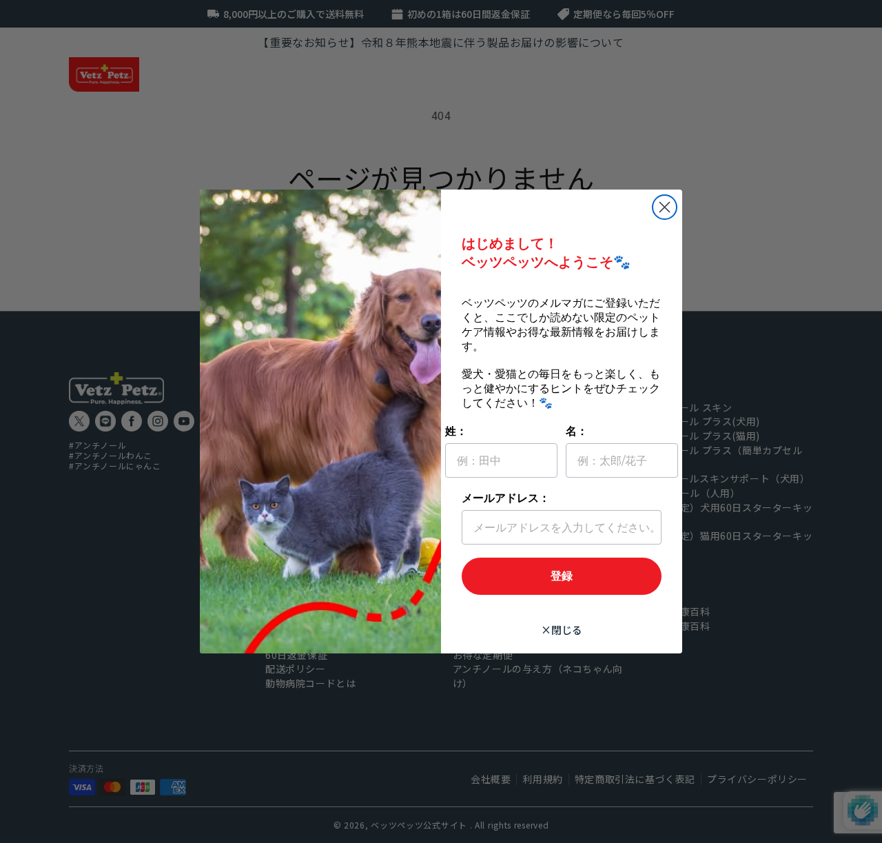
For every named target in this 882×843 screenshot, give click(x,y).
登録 (562, 575)
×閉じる (561, 629)
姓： (456, 431)
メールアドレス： (506, 498)
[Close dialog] (665, 207)
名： (577, 431)
